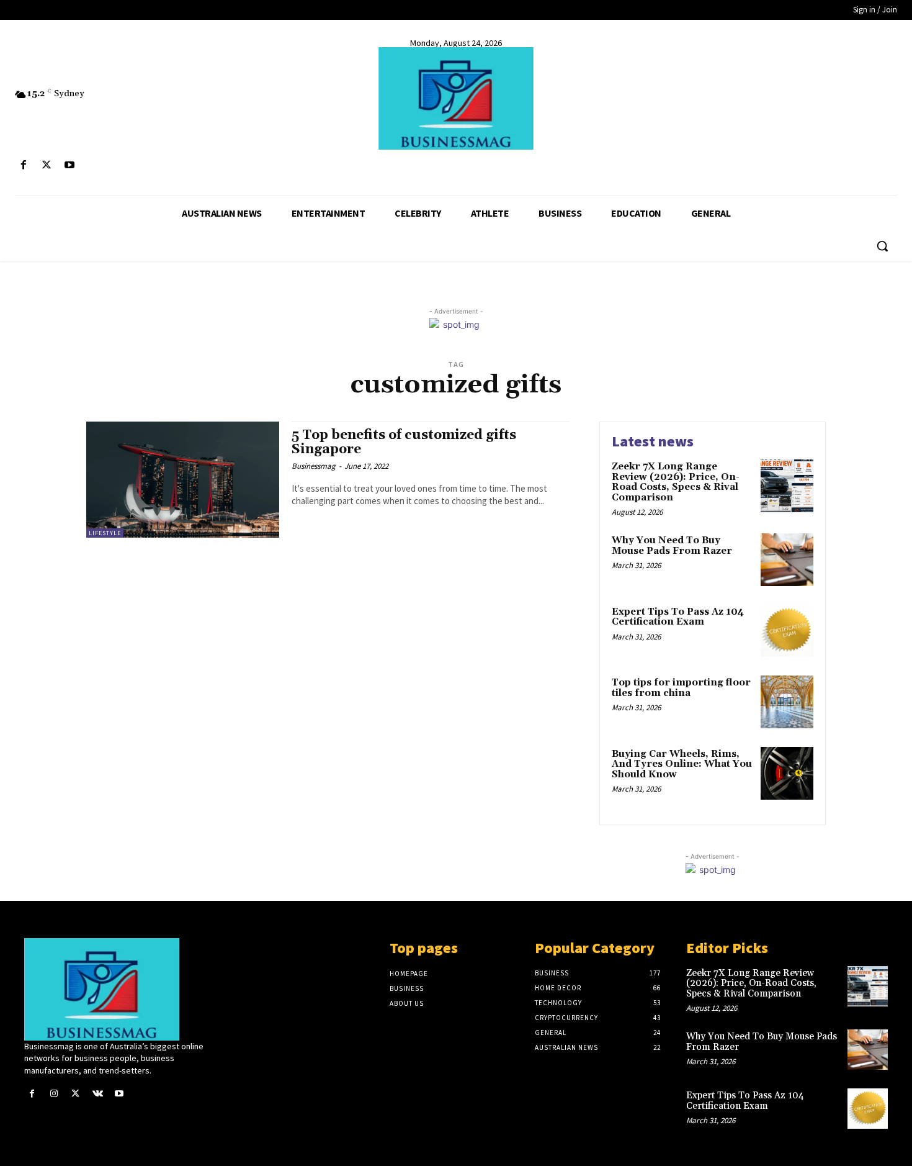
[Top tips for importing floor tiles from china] (787, 702)
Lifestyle (105, 533)
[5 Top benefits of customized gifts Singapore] (182, 480)
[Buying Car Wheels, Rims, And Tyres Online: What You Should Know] (787, 773)
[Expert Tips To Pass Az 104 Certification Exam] (787, 631)
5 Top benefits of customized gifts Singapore (404, 442)
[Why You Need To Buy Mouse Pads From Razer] (787, 559)
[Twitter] (46, 165)
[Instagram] (53, 1093)
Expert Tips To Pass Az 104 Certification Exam (678, 617)
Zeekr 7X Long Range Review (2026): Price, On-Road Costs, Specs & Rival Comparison (676, 482)
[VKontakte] (97, 1093)
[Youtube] (69, 165)
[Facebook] (23, 165)
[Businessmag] (456, 98)
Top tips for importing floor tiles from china (681, 688)
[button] (882, 246)
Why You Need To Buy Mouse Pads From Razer (672, 546)
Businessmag (314, 466)
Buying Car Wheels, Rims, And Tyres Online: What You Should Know (682, 764)
